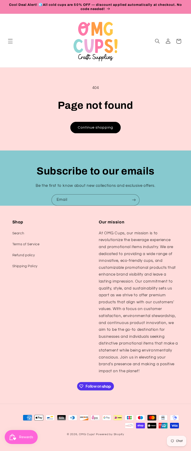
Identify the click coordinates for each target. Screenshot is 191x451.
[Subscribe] (134, 200)
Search (18, 233)
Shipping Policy (25, 266)
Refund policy (23, 255)
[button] (10, 41)
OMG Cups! (87, 434)
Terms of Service (26, 244)
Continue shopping (95, 127)
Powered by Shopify (110, 434)
